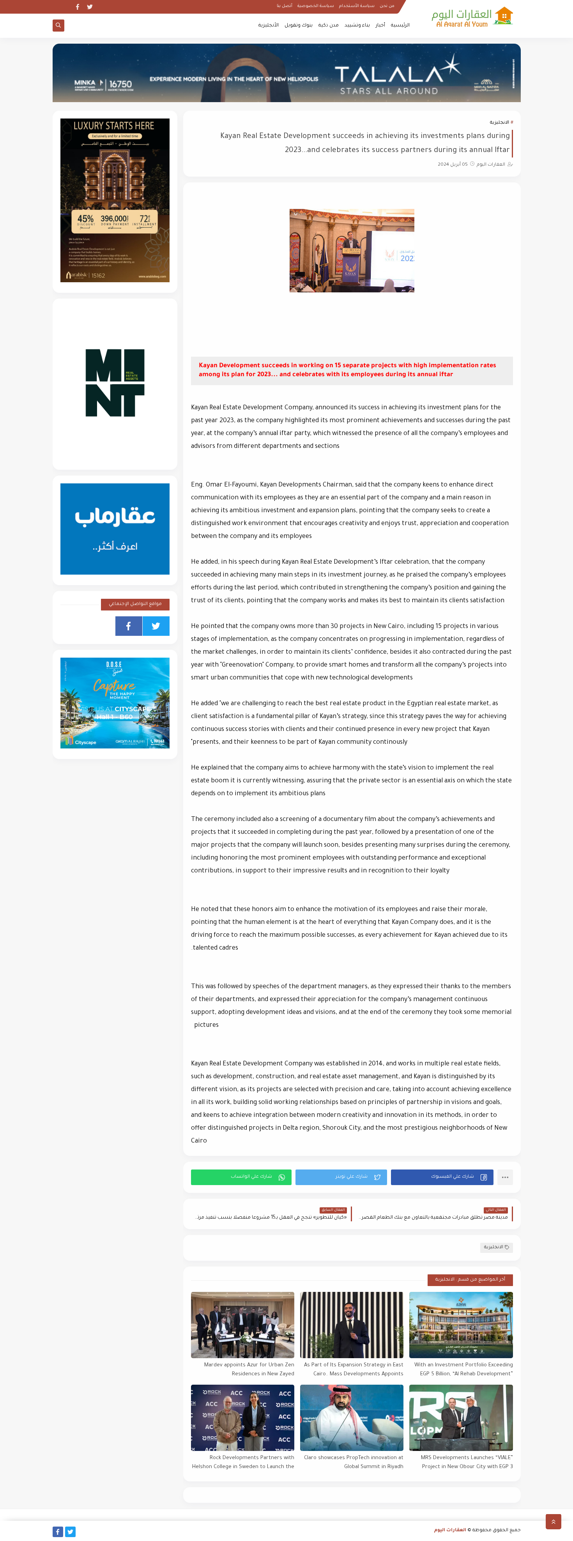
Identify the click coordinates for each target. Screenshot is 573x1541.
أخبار (380, 25)
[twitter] (90, 7)
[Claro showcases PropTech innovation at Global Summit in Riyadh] (351, 1418)
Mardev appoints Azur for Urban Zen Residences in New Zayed (249, 1369)
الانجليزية (499, 123)
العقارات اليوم (450, 1530)
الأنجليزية (268, 25)
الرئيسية (400, 25)
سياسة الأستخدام (357, 6)
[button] (442, 1177)
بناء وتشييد (357, 25)
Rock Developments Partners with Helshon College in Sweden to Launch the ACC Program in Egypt (243, 1462)
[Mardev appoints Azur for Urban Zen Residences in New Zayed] (242, 1325)
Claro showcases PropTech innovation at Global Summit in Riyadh (353, 1462)
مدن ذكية (328, 25)
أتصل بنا (284, 6)
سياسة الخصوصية (315, 6)
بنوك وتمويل (299, 25)
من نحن (387, 6)
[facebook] (77, 7)
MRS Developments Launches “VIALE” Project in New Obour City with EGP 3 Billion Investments (467, 1462)
